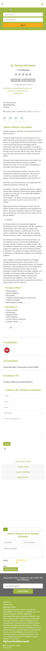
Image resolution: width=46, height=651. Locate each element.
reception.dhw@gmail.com (18, 91)
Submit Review (10, 569)
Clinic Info (23, 466)
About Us (7, 602)
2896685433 (18, 93)
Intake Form (28, 80)
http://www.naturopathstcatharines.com (17, 88)
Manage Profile (9, 607)
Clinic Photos (23, 472)
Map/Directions (23, 461)
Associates (23, 477)
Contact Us (8, 604)
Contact (16, 80)
